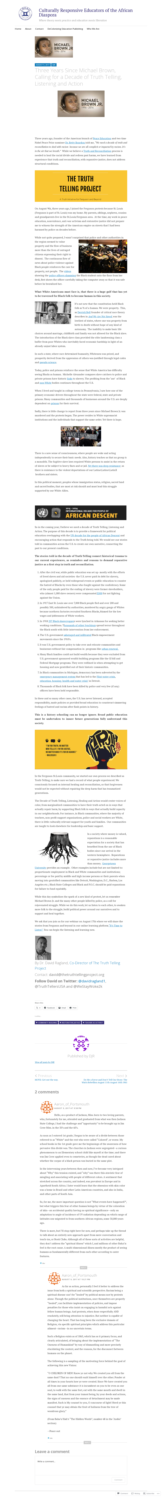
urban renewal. (110, 648)
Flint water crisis (106, 676)
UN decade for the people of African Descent (95, 535)
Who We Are (93, 28)
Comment (118, 1480)
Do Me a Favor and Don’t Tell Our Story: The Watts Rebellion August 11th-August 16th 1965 (104, 1079)
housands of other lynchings (80, 625)
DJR (54, 65)
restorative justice (71, 1023)
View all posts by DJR (44, 1062)
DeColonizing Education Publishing (65, 28)
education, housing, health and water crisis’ (64, 680)
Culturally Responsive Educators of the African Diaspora (86, 12)
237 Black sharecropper (61, 621)
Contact (39, 28)
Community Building (47, 1023)
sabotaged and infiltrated (77, 635)
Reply (83, 1268)
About (28, 28)
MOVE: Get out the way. (46, 1077)
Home (18, 28)
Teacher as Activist (94, 1023)
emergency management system (58, 676)
